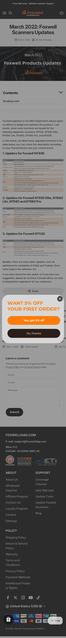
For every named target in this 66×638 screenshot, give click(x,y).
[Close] (60, 299)
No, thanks (34, 333)
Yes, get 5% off (34, 320)
